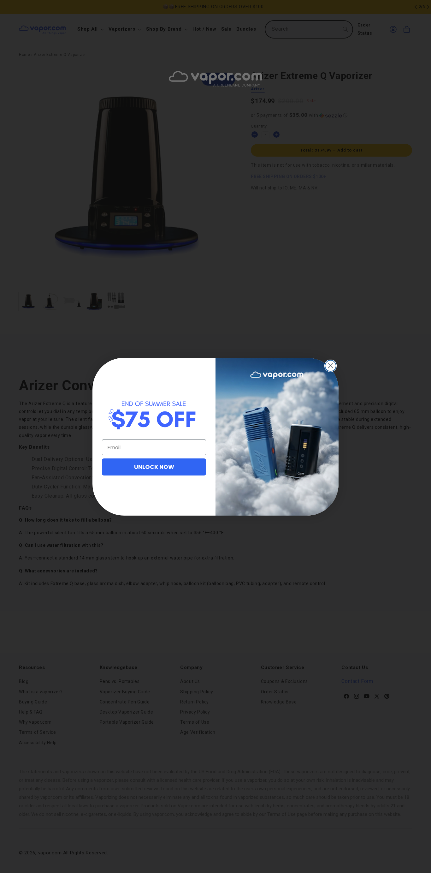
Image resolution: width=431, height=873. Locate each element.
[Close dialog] (330, 365)
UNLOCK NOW (154, 467)
